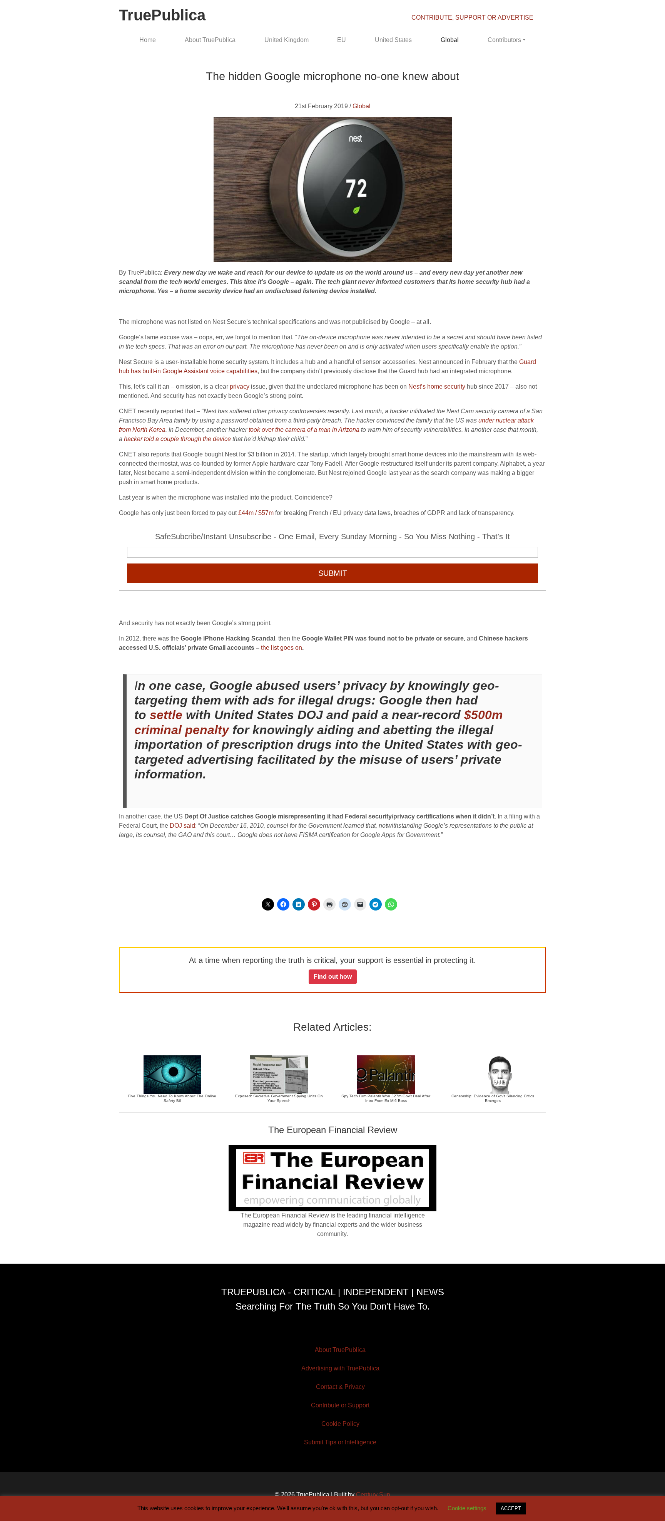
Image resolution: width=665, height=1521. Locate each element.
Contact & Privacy (340, 1386)
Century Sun (373, 1494)
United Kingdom (286, 40)
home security (446, 386)
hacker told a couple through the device (177, 439)
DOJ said (182, 825)
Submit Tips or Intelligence (340, 1442)
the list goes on (281, 647)
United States (393, 40)
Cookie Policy (340, 1423)
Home (147, 40)
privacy (239, 386)
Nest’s (417, 386)
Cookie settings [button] (467, 1508)
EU (341, 40)
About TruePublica (210, 40)
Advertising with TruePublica (340, 1368)
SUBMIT (332, 573)
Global (450, 40)
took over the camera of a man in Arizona (304, 429)
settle (166, 715)
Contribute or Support (340, 1405)
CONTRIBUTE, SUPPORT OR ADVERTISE (472, 17)
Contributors (504, 40)
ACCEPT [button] (511, 1508)
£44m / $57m (256, 513)
